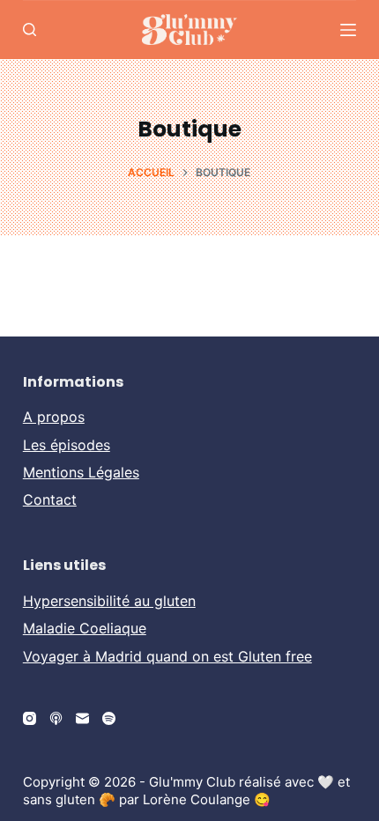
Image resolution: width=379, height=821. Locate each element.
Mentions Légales (81, 472)
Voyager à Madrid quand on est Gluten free (167, 656)
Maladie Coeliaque (84, 628)
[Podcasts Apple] (56, 718)
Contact (50, 499)
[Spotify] (108, 718)
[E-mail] (82, 718)
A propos (54, 416)
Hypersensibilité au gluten (109, 601)
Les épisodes (66, 445)
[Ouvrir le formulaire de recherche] (29, 29)
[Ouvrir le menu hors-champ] (348, 30)
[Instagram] (29, 718)
